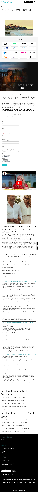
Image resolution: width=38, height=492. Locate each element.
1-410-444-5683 (8, 442)
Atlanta (7, 479)
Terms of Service (22, 490)
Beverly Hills (16, 479)
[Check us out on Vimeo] (5, 474)
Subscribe (13, 471)
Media (3, 451)
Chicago (28, 479)
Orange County (5, 482)
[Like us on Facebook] (1, 474)
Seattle (33, 482)
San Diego (21, 482)
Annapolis (4, 479)
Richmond (11, 482)
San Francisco (16, 482)
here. (12, 351)
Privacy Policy (15, 490)
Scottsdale (29, 482)
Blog (3, 452)
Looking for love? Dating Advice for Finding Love (9, 463)
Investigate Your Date (7, 464)
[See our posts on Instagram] (8, 474)
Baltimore (11, 479)
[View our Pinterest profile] (10, 474)
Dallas (32, 479)
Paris (34, 479)
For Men (4, 459)
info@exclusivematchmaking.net (7, 440)
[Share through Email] (12, 474)
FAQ (3, 449)
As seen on (4, 346)
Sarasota (25, 482)
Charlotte (24, 479)
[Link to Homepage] (7, 2)
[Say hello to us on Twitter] (3, 474)
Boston (20, 479)
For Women (4, 457)
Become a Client (6, 16)
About (3, 446)
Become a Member (28, 1)
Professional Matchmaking (8, 448)
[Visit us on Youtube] (7, 474)
